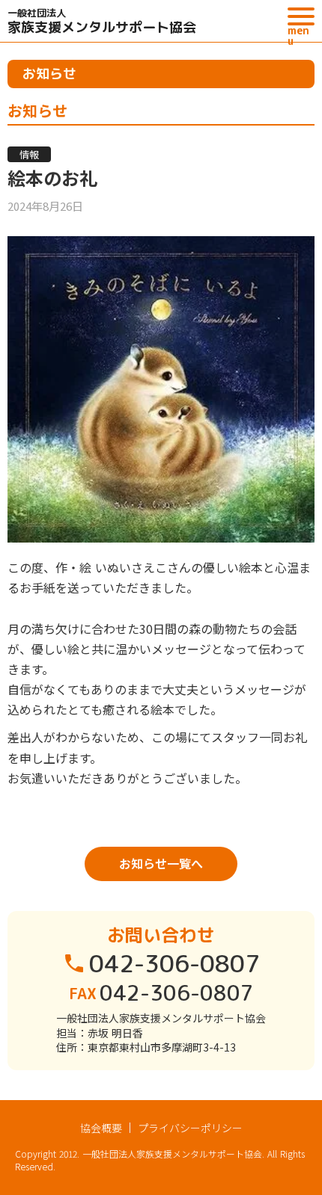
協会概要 (101, 1128)
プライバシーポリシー (190, 1128)
